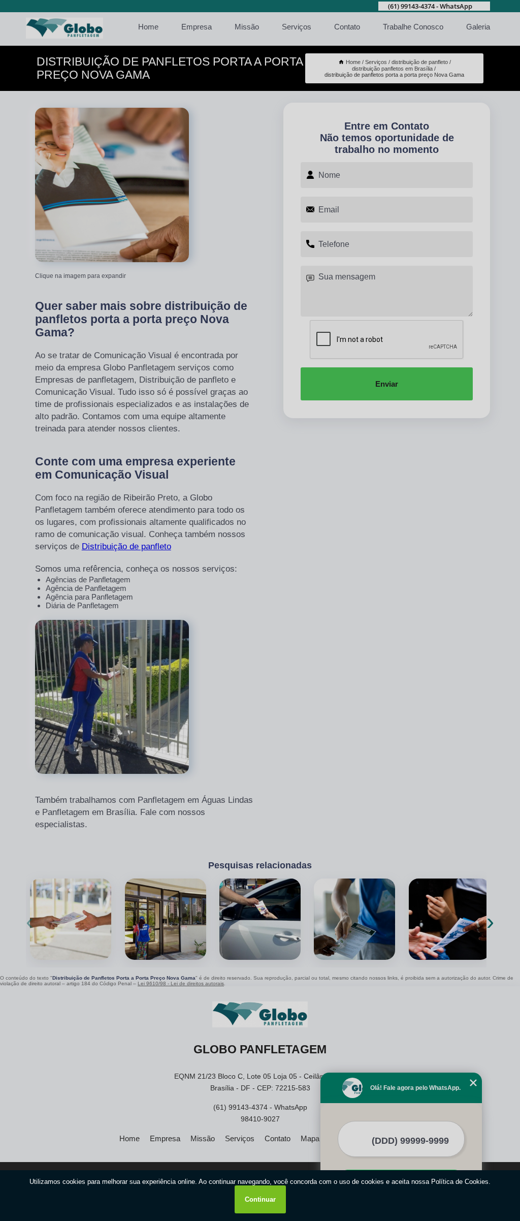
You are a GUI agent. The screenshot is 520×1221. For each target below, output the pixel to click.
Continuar (260, 1199)
